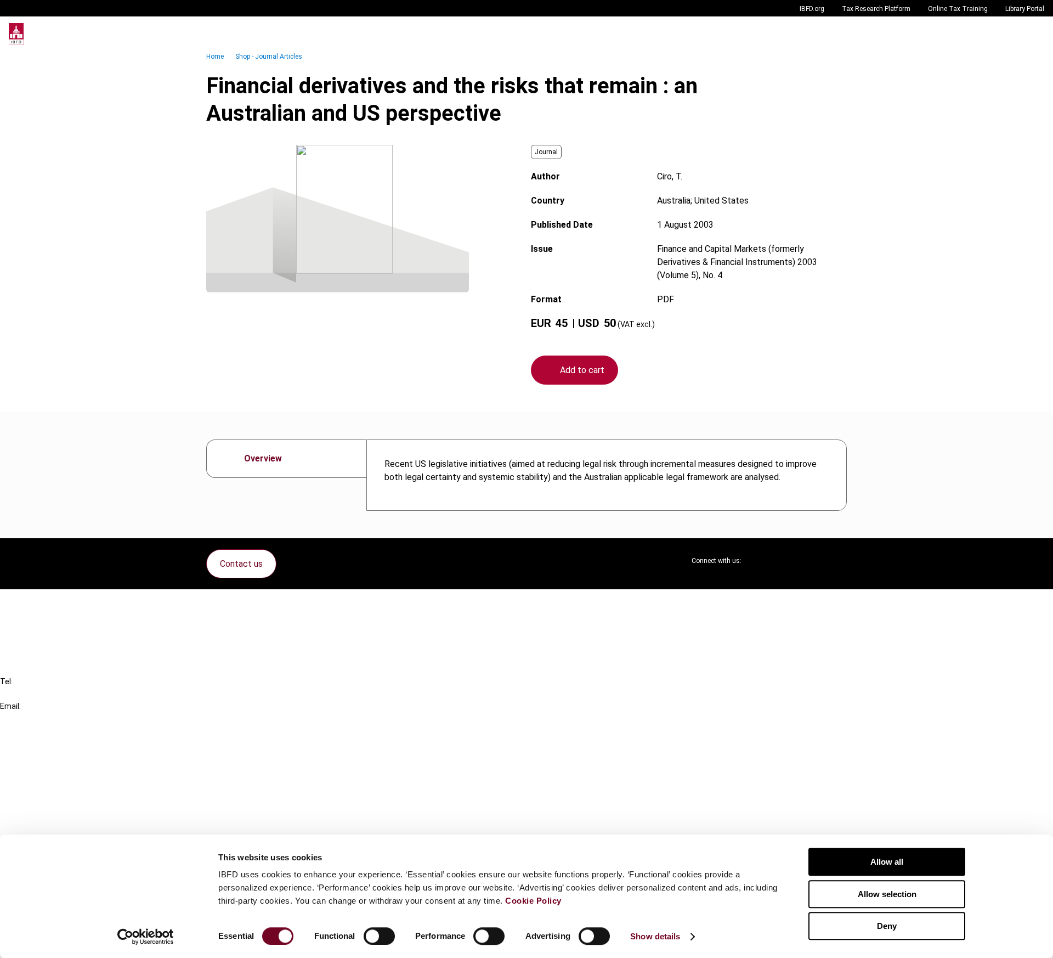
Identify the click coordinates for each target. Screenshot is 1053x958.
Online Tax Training (958, 9)
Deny (887, 926)
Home (215, 56)
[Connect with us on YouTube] (811, 561)
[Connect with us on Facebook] (838, 561)
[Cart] (1011, 34)
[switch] (379, 936)
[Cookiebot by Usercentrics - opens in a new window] (146, 936)
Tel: (6, 681)
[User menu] (1033, 34)
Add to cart (582, 370)
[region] (606, 475)
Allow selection (887, 894)
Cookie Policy (533, 900)
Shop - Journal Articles (268, 56)
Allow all (886, 861)
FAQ (30, 624)
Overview (263, 458)
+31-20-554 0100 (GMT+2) (53, 694)
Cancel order (46, 604)
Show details (655, 936)
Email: (10, 706)
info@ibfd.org (26, 718)
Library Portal (1024, 9)
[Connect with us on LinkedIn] (785, 561)
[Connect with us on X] (759, 561)
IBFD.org (812, 9)
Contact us (241, 564)
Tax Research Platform (876, 9)
